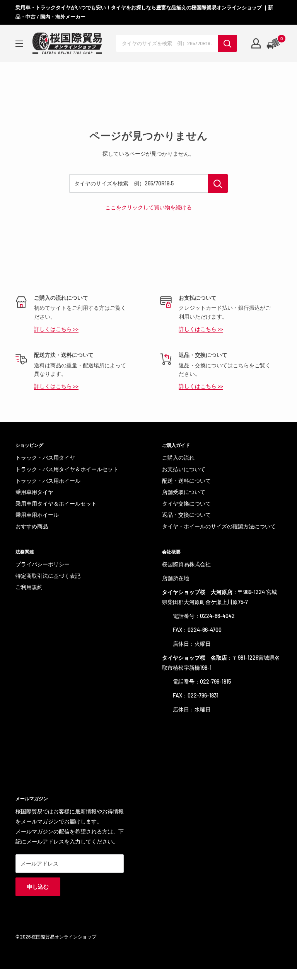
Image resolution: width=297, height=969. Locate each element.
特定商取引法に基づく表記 (47, 575)
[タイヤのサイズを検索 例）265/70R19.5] (218, 183)
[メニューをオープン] (19, 44)
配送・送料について (186, 480)
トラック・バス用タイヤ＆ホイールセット (66, 469)
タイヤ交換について (186, 503)
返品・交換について (186, 514)
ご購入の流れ (178, 457)
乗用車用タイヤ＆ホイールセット (56, 503)
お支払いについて (183, 469)
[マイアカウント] (256, 43)
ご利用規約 (29, 587)
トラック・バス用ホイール (47, 480)
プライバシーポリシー (42, 564)
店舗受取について (183, 492)
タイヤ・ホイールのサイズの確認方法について (219, 526)
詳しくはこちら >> (56, 329)
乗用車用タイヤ (34, 492)
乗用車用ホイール (37, 514)
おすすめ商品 (31, 526)
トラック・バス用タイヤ (45, 457)
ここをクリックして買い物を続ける (148, 207)
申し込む (38, 886)
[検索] (227, 43)
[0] (274, 43)
